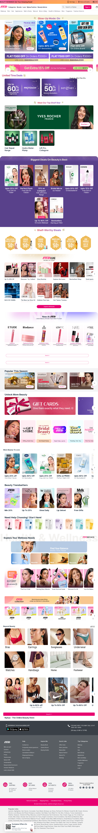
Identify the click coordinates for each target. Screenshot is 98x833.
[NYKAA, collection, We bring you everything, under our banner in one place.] (49, 600)
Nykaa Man (62, 750)
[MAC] (60, 290)
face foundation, (59, 817)
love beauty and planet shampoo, (24, 813)
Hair (79, 750)
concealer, (32, 811)
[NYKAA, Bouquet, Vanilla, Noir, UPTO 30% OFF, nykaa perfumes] (78, 613)
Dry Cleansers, (41, 828)
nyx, (21, 820)
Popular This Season (16, 371)
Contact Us (25, 745)
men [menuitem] (63, 11)
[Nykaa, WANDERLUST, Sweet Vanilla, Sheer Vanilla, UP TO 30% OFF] (62, 613)
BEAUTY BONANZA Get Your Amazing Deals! (16, 2)
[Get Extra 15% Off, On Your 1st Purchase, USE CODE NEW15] (49, 68)
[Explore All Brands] (49, 308)
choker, (18, 818)
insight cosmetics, (47, 817)
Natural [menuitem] (35, 11)
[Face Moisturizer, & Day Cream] (69, 524)
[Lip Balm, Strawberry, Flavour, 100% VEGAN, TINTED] (19, 524)
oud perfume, (25, 818)
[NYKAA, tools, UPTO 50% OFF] (28, 613)
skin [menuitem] (8, 11)
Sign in (87, 7)
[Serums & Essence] (59, 524)
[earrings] (37, 638)
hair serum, (25, 811)
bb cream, (79, 811)
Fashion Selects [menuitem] (79, 11)
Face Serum (50, 828)
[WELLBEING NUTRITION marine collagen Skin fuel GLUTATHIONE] (47, 498)
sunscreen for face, (35, 817)
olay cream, (63, 815)
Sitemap (61, 757)
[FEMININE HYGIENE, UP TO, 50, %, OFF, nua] (41, 243)
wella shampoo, (58, 818)
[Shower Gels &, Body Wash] (79, 524)
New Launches (63, 747)
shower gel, (24, 817)
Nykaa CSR (7, 760)
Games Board (45, 747)
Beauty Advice (42, 7)
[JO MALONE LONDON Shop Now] (20, 380)
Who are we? (7, 747)
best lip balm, (61, 820)
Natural (80, 765)
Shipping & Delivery (27, 755)
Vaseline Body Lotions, (61, 824)
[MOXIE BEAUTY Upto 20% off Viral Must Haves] (12, 463)
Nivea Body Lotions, (47, 824)
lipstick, (10, 811)
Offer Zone (62, 745)
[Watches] (15, 661)
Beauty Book (44, 745)
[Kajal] (49, 524)
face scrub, (70, 820)
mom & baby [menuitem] (43, 11)
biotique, (46, 811)
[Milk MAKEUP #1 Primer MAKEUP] (81, 498)
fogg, (69, 815)
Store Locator (26, 750)
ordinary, (67, 813)
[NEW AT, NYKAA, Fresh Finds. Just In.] (59, 431)
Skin (79, 747)
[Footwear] (83, 661)
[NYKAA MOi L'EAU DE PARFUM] (29, 498)
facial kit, (73, 811)
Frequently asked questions (30, 747)
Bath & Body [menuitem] (28, 11)
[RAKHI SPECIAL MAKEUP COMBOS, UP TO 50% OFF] (11, 243)
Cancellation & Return (28, 752)
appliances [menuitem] (18, 11)
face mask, (39, 811)
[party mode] (49, 17)
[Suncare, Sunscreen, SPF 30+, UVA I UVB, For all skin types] (89, 524)
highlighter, (17, 811)
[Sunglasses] (60, 638)
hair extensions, (54, 815)
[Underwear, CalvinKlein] (83, 638)
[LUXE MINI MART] (28, 269)
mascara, (33, 815)
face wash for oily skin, (56, 813)
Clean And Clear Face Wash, (63, 826)
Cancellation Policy (56, 800)
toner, (72, 813)
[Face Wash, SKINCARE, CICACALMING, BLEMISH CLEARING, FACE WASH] (39, 524)
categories (12, 7)
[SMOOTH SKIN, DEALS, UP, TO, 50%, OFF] (56, 243)
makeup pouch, (35, 818)
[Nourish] (38, 559)
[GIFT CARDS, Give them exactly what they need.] (40, 406)
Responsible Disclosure (10, 765)
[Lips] (8, 524)
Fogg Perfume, (48, 826)
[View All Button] (49, 363)
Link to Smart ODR (9, 770)
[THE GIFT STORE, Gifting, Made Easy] (28, 431)
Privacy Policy (68, 800)
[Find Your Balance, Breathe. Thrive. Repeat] (59, 547)
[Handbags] (37, 661)
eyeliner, (38, 813)
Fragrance (80, 763)
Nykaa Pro (62, 755)
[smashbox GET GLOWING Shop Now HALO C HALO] (52, 380)
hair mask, (44, 813)
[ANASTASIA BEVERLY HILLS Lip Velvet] (64, 498)
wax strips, (16, 817)
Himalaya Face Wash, (43, 822)
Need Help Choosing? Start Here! (23, 517)
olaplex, (43, 818)
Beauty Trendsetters (16, 485)
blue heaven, (43, 820)
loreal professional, (42, 815)
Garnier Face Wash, (56, 822)
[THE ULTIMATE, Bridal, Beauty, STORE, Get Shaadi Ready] (43, 431)
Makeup (80, 745)
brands (19, 7)
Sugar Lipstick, (73, 824)
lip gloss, (53, 811)
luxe (24, 7)
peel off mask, (52, 820)
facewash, (16, 820)
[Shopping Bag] (97, 7)
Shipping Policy (44, 800)
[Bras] (15, 638)
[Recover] (80, 559)
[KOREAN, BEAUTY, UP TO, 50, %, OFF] (26, 243)
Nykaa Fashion (32, 7)
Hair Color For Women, (70, 822)
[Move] (17, 559)
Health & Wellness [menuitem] (54, 11)
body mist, (49, 818)
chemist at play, (25, 815)
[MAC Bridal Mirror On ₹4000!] (56, 175)
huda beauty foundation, (72, 818)
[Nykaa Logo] (4, 6)
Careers (6, 749)
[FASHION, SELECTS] (14, 690)
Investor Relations (9, 767)
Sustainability (7, 762)
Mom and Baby (82, 757)
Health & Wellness (83, 760)
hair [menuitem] (12, 11)
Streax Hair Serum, (34, 824)
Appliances (81, 755)
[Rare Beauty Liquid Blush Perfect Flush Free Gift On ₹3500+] (26, 175)
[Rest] (59, 559)
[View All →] (49, 356)
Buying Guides (45, 750)
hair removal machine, (72, 817)
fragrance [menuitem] (69, 11)
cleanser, (17, 815)
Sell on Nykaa (26, 757)
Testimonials (7, 757)
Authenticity (7, 752)
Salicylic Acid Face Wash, (36, 826)
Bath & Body (81, 752)
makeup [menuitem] (3, 11)
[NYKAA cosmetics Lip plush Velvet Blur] (41, 207)
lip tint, (74, 815)
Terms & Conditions (32, 800)
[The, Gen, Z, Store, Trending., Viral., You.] (75, 431)
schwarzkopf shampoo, (30, 820)
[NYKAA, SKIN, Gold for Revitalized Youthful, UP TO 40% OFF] (12, 613)
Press (5, 754)
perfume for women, (62, 811)
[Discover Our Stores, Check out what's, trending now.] (12, 431)
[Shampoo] (29, 524)
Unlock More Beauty (16, 394)
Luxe (79, 768)
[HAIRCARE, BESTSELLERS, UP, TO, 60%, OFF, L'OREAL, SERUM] (71, 243)
